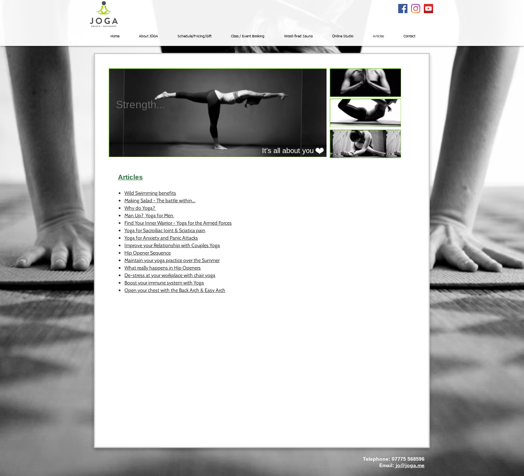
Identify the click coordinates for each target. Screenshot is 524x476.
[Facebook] (402, 8)
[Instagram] (415, 8)
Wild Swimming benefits (150, 193)
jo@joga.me (409, 465)
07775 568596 (408, 459)
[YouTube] (428, 8)
